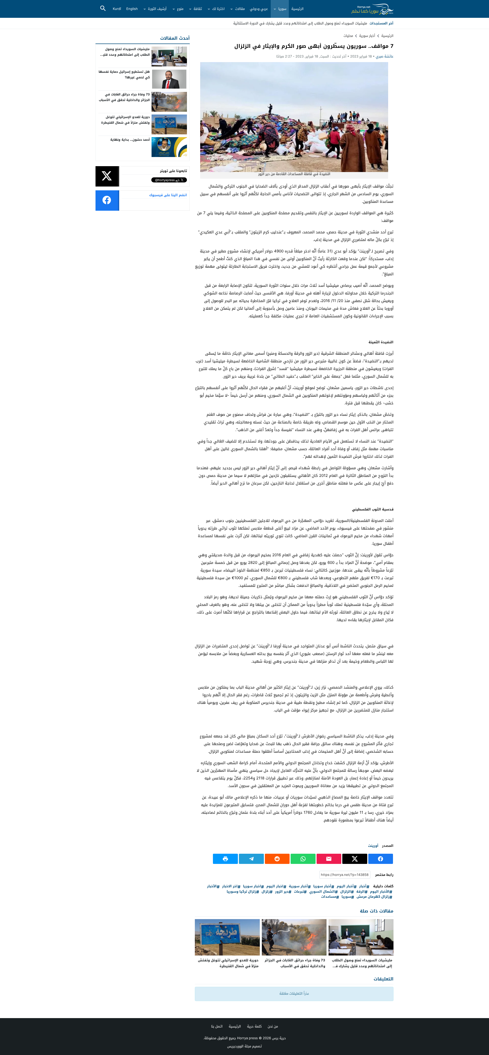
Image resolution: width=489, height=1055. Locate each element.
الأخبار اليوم (379, 891)
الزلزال (345, 891)
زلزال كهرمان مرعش (373, 897)
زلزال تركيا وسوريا (241, 891)
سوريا (282, 9)
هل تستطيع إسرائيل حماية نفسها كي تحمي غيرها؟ (124, 74)
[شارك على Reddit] (277, 859)
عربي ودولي (259, 9)
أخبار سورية (298, 886)
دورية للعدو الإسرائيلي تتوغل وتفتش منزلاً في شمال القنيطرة (228, 963)
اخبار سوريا (252, 886)
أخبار (362, 886)
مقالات (240, 9)
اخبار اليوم (274, 886)
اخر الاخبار (230, 886)
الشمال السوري (322, 891)
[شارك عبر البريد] (329, 859)
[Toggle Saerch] (103, 9)
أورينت (373, 846)
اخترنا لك (218, 9)
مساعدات (328, 897)
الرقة (360, 891)
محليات (348, 36)
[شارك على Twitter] (355, 859)
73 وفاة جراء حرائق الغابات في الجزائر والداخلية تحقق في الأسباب (295, 963)
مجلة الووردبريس (239, 1046)
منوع (180, 9)
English (132, 9)
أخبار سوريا (322, 886)
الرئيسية (297, 9)
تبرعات (299, 891)
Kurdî (117, 9)
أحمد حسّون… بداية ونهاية (130, 139)
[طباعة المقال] (225, 859)
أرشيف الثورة (157, 9)
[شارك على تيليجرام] (251, 859)
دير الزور (282, 891)
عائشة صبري (384, 56)
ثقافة (198, 9)
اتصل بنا (217, 1026)
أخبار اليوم (345, 886)
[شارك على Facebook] (381, 859)
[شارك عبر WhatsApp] (303, 859)
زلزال (266, 891)
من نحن (273, 1026)
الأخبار (212, 886)
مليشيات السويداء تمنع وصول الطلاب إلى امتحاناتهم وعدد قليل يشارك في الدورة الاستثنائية (300, 23)
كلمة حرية (254, 1026)
